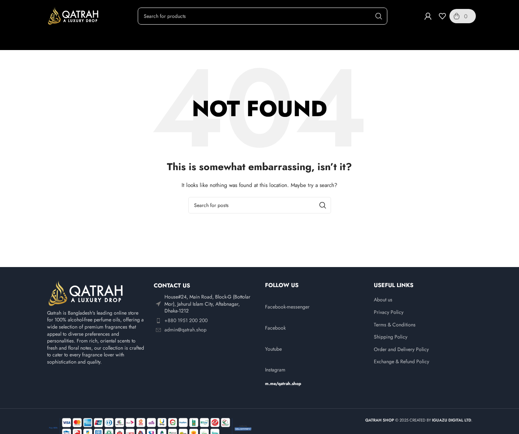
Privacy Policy (388, 312)
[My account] (428, 16)
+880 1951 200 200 (186, 320)
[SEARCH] (379, 16)
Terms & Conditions (395, 324)
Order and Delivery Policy (401, 349)
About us (383, 299)
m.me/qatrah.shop (283, 383)
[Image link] (86, 292)
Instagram (275, 369)
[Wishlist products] (442, 16)
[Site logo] (74, 15)
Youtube (273, 348)
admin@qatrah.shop (185, 329)
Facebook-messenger (287, 306)
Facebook (275, 327)
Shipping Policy (390, 337)
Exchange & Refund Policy (401, 361)
